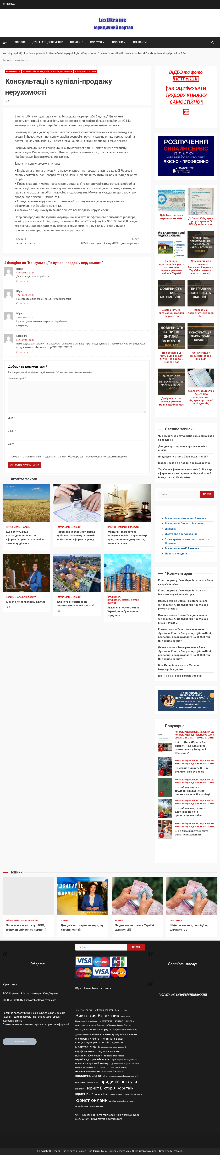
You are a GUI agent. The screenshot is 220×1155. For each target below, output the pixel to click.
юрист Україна (116, 1094)
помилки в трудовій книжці (91, 1063)
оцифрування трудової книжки (97, 1051)
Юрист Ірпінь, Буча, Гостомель (93, 988)
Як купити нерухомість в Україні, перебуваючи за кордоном (127, 573)
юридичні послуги (118, 1082)
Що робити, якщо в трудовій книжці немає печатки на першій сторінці (165, 787)
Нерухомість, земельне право (123, 600)
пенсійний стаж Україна (114, 1056)
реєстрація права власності (86, 1067)
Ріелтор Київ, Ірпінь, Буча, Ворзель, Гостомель (47, 72)
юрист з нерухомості (133, 1094)
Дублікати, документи (47, 42)
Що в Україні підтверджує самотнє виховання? (165, 829)
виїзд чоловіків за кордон (93, 1029)
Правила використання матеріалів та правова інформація (36, 1024)
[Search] (212, 42)
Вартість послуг (25, 241)
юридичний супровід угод (86, 1082)
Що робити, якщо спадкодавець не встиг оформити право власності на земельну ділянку (26, 503)
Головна (20, 42)
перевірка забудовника (127, 1060)
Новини (117, 42)
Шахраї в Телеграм (207, 738)
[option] (186, 744)
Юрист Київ (10, 984)
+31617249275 (81, 1010)
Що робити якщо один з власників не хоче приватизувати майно (165, 808)
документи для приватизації (125, 1029)
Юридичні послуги (85, 72)
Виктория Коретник (97, 1015)
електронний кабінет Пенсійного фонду (99, 1039)
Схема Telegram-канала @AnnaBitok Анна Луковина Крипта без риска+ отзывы (183, 604)
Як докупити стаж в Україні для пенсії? (183, 456)
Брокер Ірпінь (120, 1010)
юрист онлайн (91, 1100)
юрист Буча (80, 1089)
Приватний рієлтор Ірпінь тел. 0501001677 (93, 1021)
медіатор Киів (117, 1043)
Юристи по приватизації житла (26, 573)
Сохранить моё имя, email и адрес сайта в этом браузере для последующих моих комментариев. (70, 456)
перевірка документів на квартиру (95, 1059)
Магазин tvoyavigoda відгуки (176, 594)
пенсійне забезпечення (88, 1055)
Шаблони (76, 42)
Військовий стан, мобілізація (22, 920)
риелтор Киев (121, 1067)
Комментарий (17, 378)
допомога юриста (83, 1035)
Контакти (140, 42)
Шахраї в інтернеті (185, 738)
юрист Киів (84, 1094)
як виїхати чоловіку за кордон (122, 1101)
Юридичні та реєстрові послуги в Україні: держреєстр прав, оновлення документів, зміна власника (127, 503)
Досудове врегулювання (181, 534)
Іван (160, 675)
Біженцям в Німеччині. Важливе (185, 518)
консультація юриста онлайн (92, 1042)
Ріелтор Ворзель (124, 1021)
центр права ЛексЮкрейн (113, 1071)
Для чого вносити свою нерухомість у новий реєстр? (77, 573)
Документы (20, 1042)
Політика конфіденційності (183, 994)
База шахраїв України (188, 675)
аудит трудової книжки (85, 1025)
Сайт (11, 444)
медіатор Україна (87, 1046)
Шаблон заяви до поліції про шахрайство (184, 463)
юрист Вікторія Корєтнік (110, 1088)
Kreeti (162, 1151)
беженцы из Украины (106, 1025)
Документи (176, 920)
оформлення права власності (113, 1047)
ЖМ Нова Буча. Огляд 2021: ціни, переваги (110, 241)
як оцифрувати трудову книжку (89, 1106)
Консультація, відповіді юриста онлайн (197, 783)
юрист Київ (101, 1094)
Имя (11, 418)
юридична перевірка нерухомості (123, 1076)
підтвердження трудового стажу (124, 1064)
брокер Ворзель (124, 1025)
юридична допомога (91, 1075)
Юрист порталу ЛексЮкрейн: (176, 580)
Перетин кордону (176, 553)
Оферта (37, 964)
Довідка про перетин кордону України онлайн (82, 896)
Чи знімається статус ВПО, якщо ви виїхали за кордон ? (28, 896)
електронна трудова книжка (114, 1034)
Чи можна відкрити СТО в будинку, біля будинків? (165, 766)
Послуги (96, 42)
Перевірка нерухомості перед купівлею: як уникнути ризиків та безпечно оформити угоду (77, 503)
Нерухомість (13, 72)
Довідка (170, 528)
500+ (91, 1010)
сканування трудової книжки (87, 1071)
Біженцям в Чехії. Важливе (182, 548)
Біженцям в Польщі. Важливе (184, 523)
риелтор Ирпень (107, 1067)
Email (12, 431)
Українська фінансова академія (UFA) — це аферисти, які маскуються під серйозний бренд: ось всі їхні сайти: (185, 473)
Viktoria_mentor (104, 1010)
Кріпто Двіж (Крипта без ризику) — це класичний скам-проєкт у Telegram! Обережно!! (165, 742)
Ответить (22, 281)
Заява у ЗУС (126, 1017)
